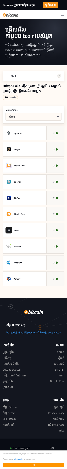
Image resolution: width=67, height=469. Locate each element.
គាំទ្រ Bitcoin (10, 407)
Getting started (11, 369)
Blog (61, 430)
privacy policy (18, 458)
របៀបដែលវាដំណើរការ (14, 375)
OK (33, 464)
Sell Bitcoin (9, 419)
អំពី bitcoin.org (56, 425)
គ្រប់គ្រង (11, 116)
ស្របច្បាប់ (59, 407)
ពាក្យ (61, 375)
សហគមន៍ (59, 364)
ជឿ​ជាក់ (60, 358)
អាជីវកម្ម (7, 358)
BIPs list (59, 369)
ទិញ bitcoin (9, 413)
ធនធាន (60, 352)
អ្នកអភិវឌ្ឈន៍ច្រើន (11, 364)
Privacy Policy (56, 413)
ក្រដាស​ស (8, 387)
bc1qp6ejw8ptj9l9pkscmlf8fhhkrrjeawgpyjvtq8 (33, 332)
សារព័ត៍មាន (58, 419)
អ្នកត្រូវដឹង (8, 381)
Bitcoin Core (57, 381)
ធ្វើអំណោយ (50, 5)
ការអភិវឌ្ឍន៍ (9, 425)
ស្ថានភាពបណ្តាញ (21, 448)
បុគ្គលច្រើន (8, 352)
